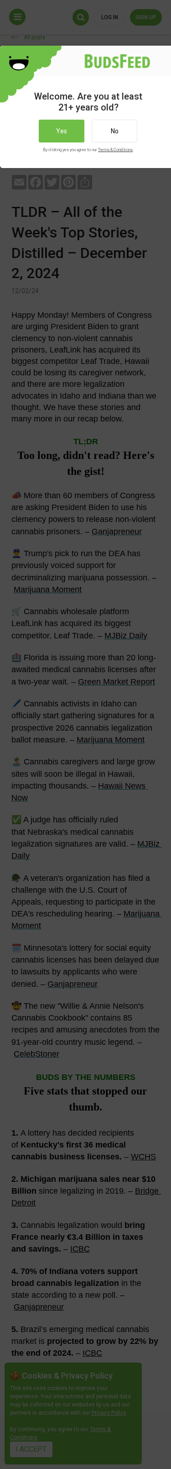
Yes (61, 131)
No (115, 131)
